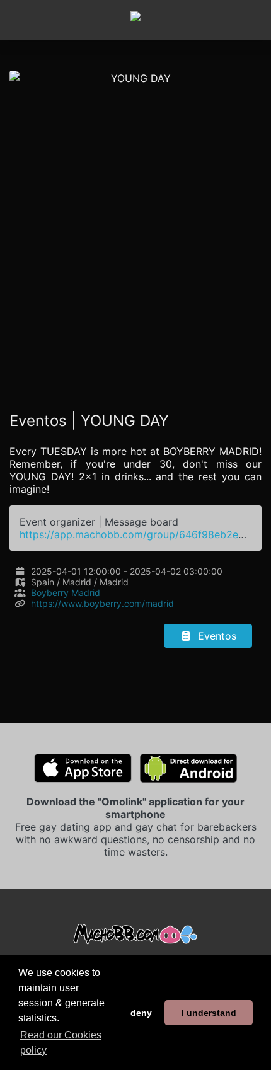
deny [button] (141, 1013)
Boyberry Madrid (65, 592)
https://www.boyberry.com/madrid (102, 603)
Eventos (215, 636)
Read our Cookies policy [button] (60, 1043)
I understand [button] (209, 1013)
